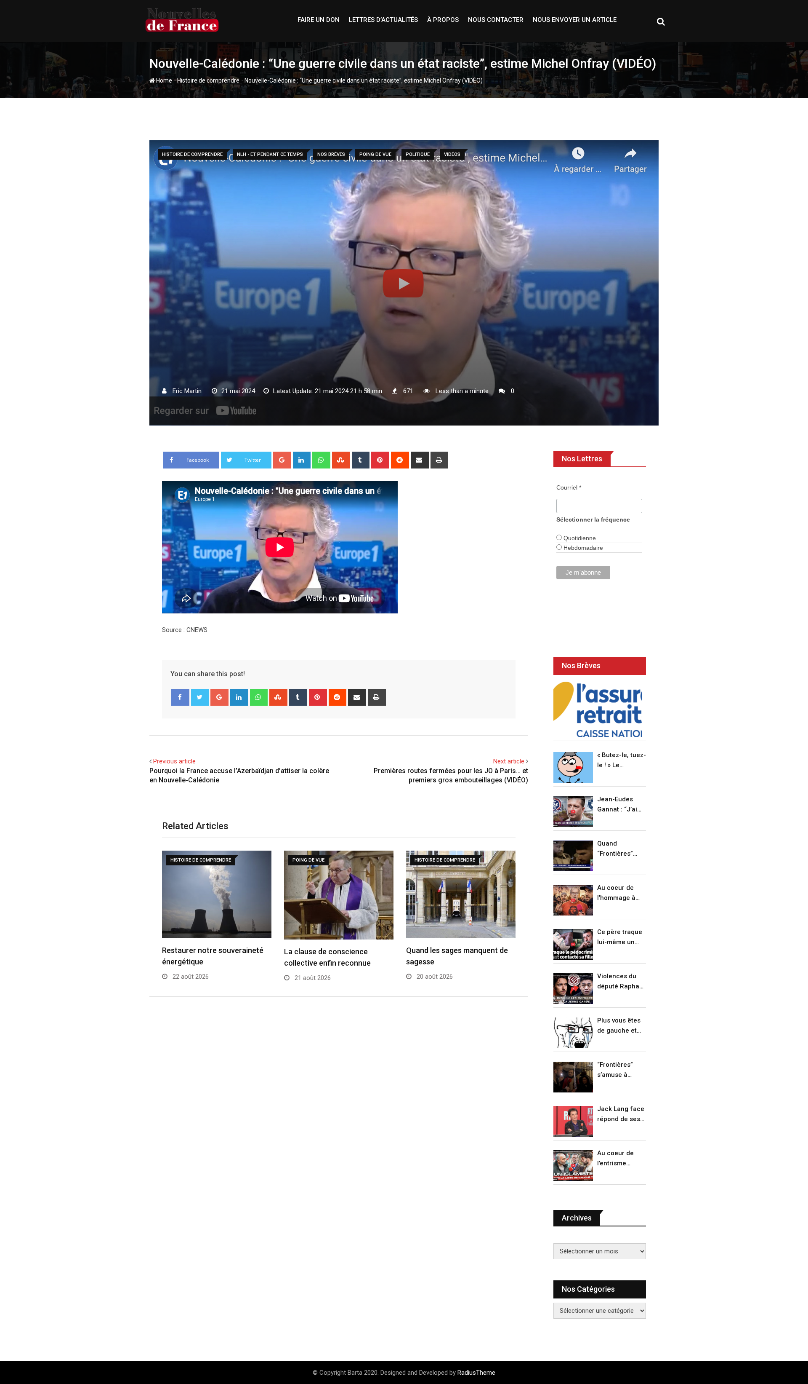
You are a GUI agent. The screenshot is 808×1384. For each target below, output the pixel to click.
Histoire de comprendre (208, 80)
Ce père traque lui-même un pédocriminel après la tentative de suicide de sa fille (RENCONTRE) (619, 937)
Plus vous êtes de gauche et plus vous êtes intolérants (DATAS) (619, 1026)
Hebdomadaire (582, 547)
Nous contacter (496, 20)
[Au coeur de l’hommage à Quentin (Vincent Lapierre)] (573, 900)
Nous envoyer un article (575, 20)
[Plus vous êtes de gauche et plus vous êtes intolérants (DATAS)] (573, 1032)
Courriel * (568, 487)
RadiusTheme (476, 1372)
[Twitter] (200, 697)
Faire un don (319, 20)
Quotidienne (579, 538)
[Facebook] (180, 697)
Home (163, 80)
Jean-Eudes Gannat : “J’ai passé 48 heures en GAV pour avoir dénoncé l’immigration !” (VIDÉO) (619, 804)
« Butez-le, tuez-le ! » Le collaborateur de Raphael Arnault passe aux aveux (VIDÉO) (621, 760)
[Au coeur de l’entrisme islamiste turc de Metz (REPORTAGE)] (573, 1165)
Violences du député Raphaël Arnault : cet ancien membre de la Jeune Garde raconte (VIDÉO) (621, 981)
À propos (443, 20)
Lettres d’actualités (383, 20)
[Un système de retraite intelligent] (597, 709)
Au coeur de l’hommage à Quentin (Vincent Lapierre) (616, 893)
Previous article (174, 761)
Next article (508, 761)
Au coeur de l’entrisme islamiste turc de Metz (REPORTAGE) (617, 1158)
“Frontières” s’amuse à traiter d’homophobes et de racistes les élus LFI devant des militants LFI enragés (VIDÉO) (619, 1070)
